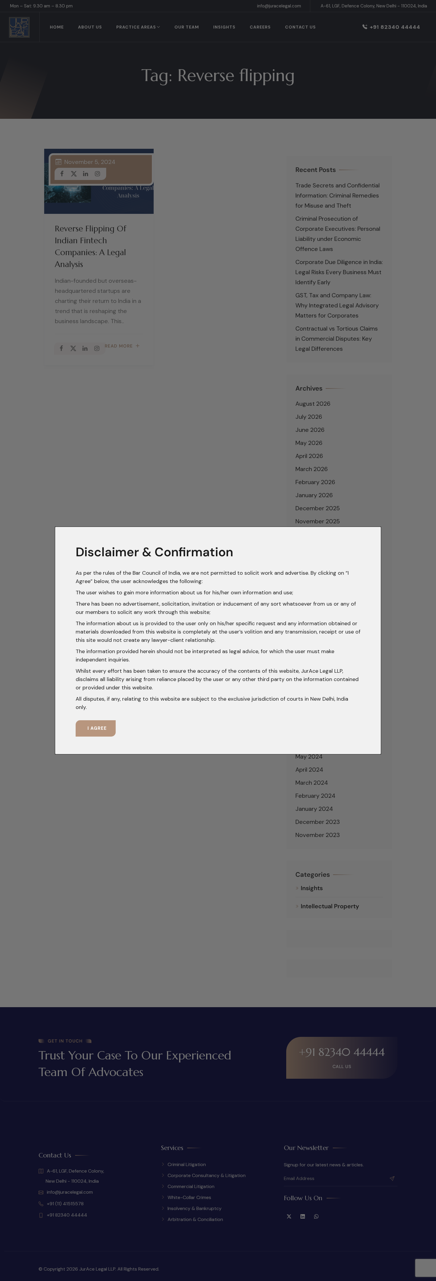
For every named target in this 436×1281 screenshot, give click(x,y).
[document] (218, 640)
